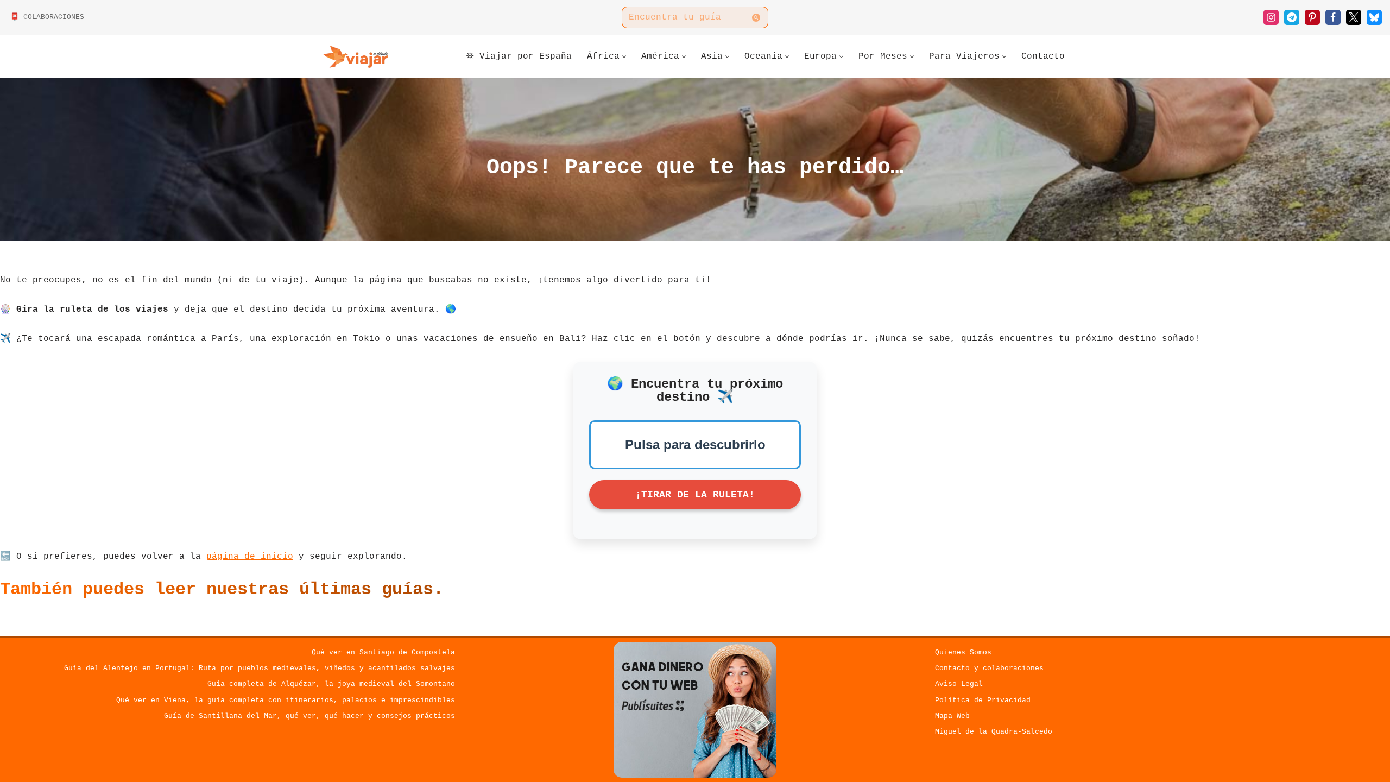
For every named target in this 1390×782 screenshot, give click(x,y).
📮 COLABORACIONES (47, 17)
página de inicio (249, 557)
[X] (1353, 17)
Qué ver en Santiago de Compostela (383, 652)
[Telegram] (1291, 17)
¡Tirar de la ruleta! (695, 494)
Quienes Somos (963, 652)
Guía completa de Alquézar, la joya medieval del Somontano (331, 684)
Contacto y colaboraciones (989, 668)
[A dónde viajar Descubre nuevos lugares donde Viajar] (355, 56)
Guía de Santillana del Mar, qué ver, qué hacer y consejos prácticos (309, 716)
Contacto (1043, 56)
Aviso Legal (959, 684)
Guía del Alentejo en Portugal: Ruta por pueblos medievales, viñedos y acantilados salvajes (259, 668)
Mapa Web (952, 716)
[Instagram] (1271, 17)
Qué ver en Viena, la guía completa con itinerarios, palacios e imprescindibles (285, 700)
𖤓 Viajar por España (519, 56)
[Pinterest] (1312, 17)
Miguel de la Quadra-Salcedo (993, 732)
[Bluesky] (1374, 17)
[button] (624, 57)
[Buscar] (756, 17)
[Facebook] (1333, 17)
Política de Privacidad (983, 700)
